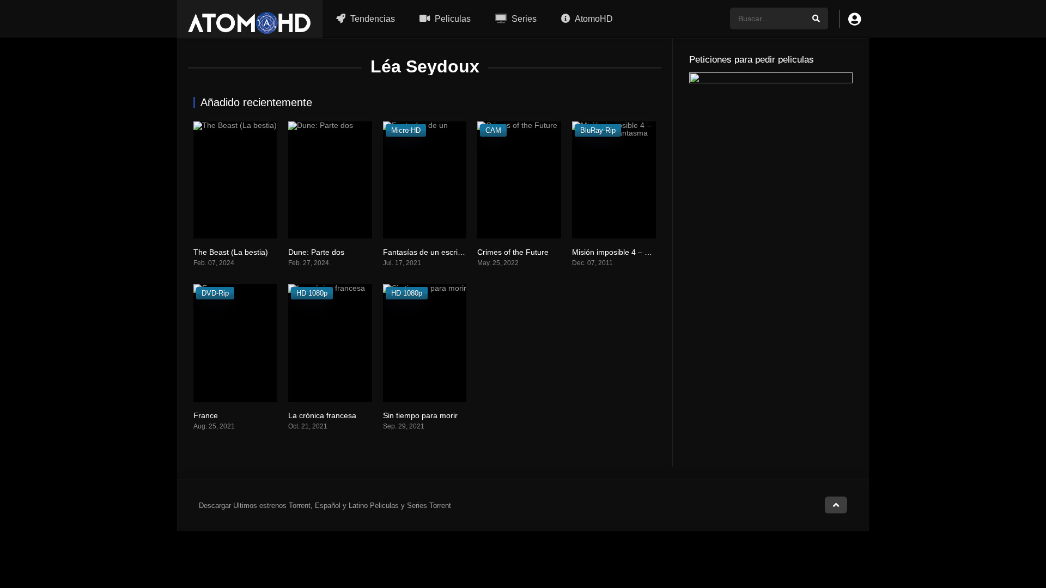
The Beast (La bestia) (230, 252)
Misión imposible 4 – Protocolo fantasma (641, 252)
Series (523, 18)
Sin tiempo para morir (420, 415)
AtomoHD (593, 18)
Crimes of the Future (513, 252)
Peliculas (452, 18)
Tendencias (371, 18)
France (205, 415)
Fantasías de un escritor (425, 252)
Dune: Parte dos (316, 252)
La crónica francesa (322, 415)
